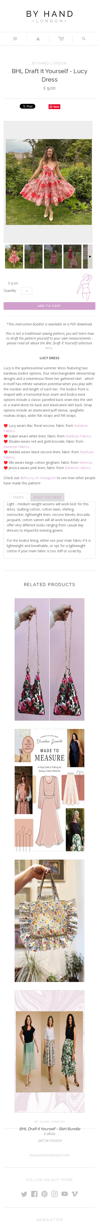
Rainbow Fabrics (78, 436)
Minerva (85, 462)
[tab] (19, 497)
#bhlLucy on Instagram (38, 478)
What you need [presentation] (47, 497)
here (48, 348)
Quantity (10, 291)
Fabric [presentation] (19, 497)
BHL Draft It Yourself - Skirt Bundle (49, 1129)
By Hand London (49, 1121)
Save (56, 106)
